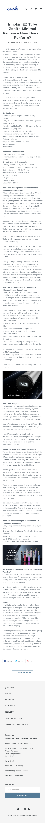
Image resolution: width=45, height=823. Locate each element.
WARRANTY (10, 706)
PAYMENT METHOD (13, 718)
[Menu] (41, 8)
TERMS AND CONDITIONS (16, 724)
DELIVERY (9, 712)
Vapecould (18, 815)
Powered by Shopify (29, 815)
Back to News (24, 673)
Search (8, 693)
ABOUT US (9, 699)
